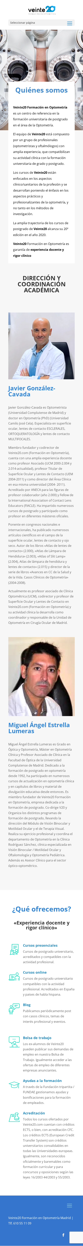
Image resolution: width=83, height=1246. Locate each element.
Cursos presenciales (40, 945)
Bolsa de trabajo (37, 1037)
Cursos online (35, 972)
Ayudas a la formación (42, 1080)
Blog (26, 1004)
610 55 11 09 (22, 1223)
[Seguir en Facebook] (63, 1235)
